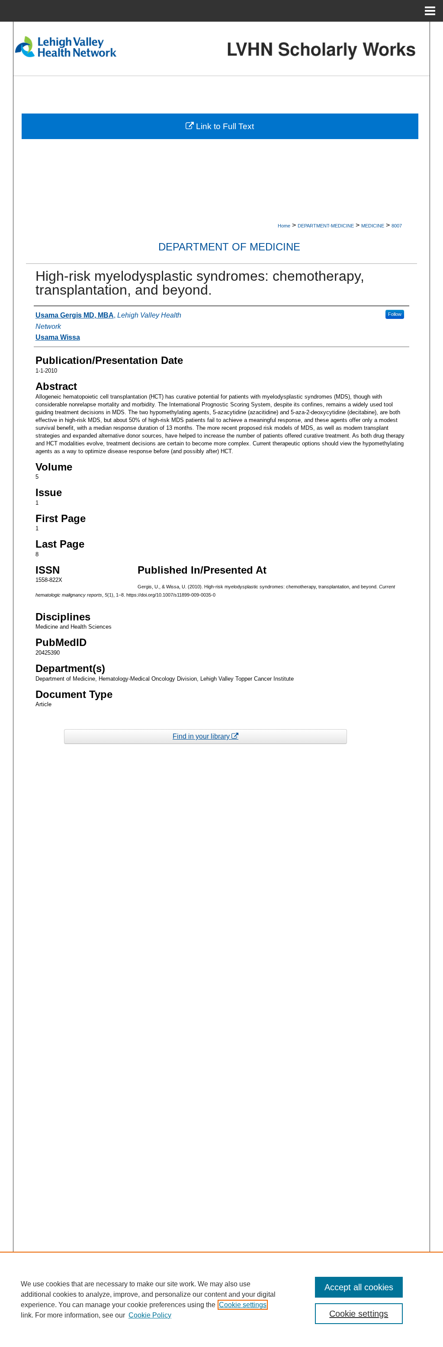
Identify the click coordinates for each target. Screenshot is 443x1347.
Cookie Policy (149, 1315)
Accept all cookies (358, 1287)
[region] (221, 1299)
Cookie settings (242, 1304)
